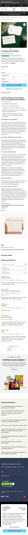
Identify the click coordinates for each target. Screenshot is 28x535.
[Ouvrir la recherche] (5, 9)
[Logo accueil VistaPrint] (14, 9)
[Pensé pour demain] (20, 56)
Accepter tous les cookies (14, 530)
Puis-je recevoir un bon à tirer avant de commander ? (14, 425)
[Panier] (25, 9)
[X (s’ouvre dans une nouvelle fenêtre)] (6, 497)
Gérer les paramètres (14, 527)
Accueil (2, 17)
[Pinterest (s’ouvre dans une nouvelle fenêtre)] (8, 497)
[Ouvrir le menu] (2, 9)
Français (21, 5)
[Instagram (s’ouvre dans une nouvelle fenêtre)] (4, 497)
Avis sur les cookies (6, 524)
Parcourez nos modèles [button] (13, 85)
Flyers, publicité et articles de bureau (14, 17)
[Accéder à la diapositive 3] (14, 49)
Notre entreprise (5, 475)
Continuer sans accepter (22, 508)
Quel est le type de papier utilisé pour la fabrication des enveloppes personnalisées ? (13, 453)
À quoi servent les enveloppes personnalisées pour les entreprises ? (13, 436)
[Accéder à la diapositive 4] (16, 49)
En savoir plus (15, 184)
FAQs (2, 210)
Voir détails (12, 63)
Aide (2, 471)
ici (19, 14)
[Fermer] (26, 1)
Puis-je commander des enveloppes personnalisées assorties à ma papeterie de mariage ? (13, 420)
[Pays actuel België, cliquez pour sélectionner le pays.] (25, 497)
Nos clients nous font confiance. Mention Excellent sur (12, 492)
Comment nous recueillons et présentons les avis (12, 249)
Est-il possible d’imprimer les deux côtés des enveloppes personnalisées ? (12, 407)
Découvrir (14, 369)
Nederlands (7, 5)
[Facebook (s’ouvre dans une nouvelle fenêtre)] (2, 497)
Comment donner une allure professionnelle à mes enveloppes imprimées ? (13, 447)
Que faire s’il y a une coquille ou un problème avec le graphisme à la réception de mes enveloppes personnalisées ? (13, 431)
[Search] (25, 264)
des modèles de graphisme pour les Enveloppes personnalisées (12, 205)
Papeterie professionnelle (7, 19)
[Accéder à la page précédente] (5, 349)
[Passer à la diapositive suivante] (26, 35)
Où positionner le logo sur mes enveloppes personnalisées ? (11, 442)
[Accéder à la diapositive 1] (10, 49)
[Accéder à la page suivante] (22, 349)
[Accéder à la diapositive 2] (12, 49)
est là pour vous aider (11, 466)
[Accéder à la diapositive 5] (17, 49)
